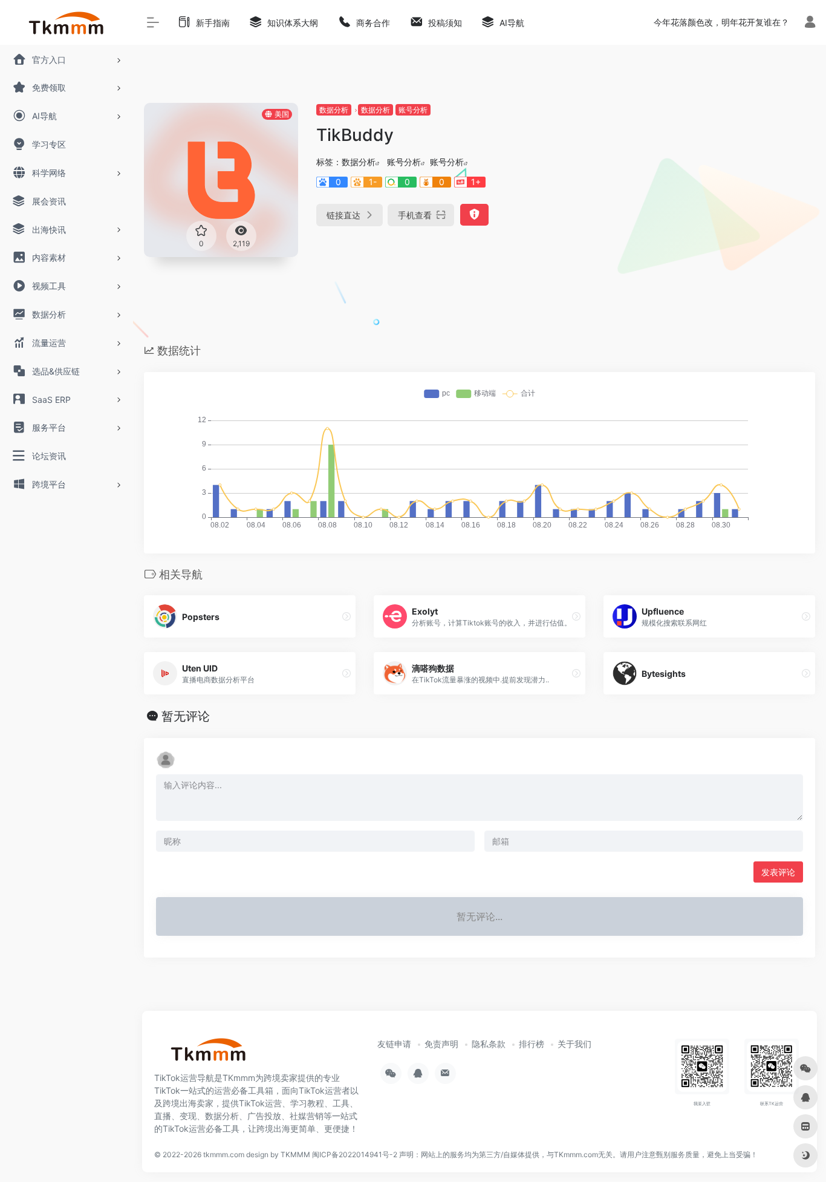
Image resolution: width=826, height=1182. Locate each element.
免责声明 (441, 1044)
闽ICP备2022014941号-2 (354, 1154)
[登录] (810, 23)
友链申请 (394, 1044)
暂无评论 (185, 716)
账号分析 (413, 109)
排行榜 (531, 1044)
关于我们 (574, 1044)
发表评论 (778, 872)
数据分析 (333, 109)
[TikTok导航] (208, 1054)
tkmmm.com (223, 1154)
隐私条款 (489, 1044)
